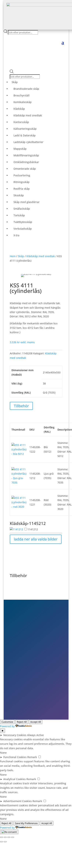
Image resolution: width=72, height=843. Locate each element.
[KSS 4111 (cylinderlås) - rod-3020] (18, 506)
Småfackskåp (21, 208)
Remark (32, 757)
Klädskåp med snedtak (27, 115)
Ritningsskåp (21, 182)
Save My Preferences (26, 823)
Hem (13, 256)
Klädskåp (19, 108)
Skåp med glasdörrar (26, 202)
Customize (7, 721)
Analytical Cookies (14, 779)
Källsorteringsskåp (25, 128)
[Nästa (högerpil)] (5, 841)
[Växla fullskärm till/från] (5, 837)
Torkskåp (19, 215)
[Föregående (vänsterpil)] (1, 841)
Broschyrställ (21, 95)
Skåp (15, 82)
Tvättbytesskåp (22, 222)
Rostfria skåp (21, 188)
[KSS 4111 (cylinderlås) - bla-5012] (18, 454)
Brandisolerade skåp (26, 88)
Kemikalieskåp (22, 102)
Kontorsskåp (21, 122)
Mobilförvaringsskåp (26, 155)
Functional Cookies (15, 757)
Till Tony (21, 689)
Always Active (35, 735)
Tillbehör (21, 405)
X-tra (16, 235)
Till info (21, 673)
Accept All (35, 721)
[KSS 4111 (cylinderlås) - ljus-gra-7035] (18, 482)
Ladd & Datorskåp (24, 135)
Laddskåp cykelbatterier (28, 142)
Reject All (22, 721)
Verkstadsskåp (22, 228)
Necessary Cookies (14, 735)
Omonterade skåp (24, 168)
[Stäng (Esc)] (12, 837)
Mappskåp (20, 148)
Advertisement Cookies (17, 801)
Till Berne (22, 684)
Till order (22, 678)
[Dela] (8, 837)
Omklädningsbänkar (26, 162)
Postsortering (21, 175)
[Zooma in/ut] (1, 837)
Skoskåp (18, 195)
